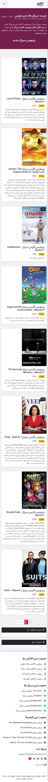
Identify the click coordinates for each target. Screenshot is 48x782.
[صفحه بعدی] (18, 622)
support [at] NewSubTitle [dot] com (32, 754)
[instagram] (42, 759)
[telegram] (34, 759)
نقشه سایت (39, 765)
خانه (11, 16)
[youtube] (30, 759)
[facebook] (45, 759)
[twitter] (38, 759)
